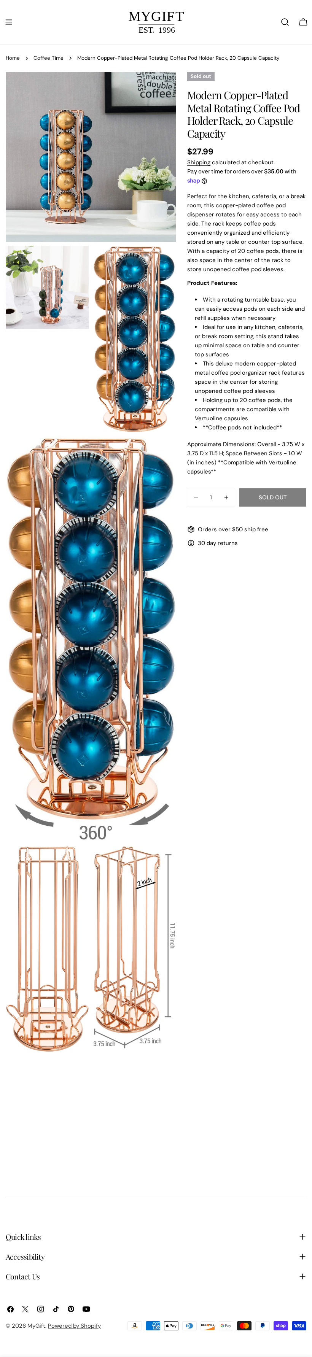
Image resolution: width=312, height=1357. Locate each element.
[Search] (285, 22)
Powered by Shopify (74, 1326)
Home (13, 58)
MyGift (36, 1326)
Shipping (198, 162)
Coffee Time (48, 58)
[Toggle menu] (8, 22)
